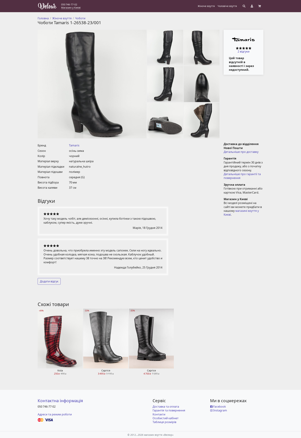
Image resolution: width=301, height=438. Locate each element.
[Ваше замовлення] (259, 6)
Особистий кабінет (166, 418)
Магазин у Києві (71, 7)
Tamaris (74, 145)
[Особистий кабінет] (252, 6)
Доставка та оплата (166, 406)
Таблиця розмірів (164, 422)
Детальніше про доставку (241, 152)
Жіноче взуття (62, 18)
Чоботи (80, 18)
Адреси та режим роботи (55, 414)
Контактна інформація (60, 400)
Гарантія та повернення (169, 410)
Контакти (159, 414)
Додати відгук (49, 281)
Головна (43, 18)
